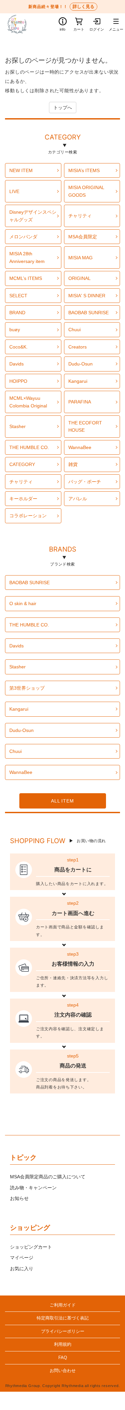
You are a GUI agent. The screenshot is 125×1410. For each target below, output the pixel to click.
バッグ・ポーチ (84, 481)
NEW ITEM (21, 170)
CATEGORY (63, 138)
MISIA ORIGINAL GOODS (86, 191)
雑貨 (73, 464)
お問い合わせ (63, 1370)
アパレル (77, 498)
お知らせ (19, 1198)
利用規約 (62, 1344)
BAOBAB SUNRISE (88, 312)
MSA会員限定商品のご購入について (47, 1176)
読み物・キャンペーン (33, 1187)
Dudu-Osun (80, 363)
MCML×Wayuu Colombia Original (28, 401)
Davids (16, 363)
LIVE (14, 191)
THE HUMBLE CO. (29, 447)
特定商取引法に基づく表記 (63, 1318)
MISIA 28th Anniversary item (27, 257)
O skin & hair (22, 603)
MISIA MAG (80, 257)
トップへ (62, 107)
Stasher (17, 426)
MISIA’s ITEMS (84, 170)
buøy (14, 329)
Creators (77, 347)
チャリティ (80, 215)
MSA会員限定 (82, 236)
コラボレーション (28, 515)
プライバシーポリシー (62, 1331)
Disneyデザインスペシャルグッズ (32, 215)
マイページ (21, 1257)
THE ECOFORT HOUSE (85, 426)
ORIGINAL (79, 278)
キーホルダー (23, 498)
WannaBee (79, 447)
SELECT (18, 295)
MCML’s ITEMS (25, 278)
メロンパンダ (23, 236)
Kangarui (77, 381)
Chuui (74, 329)
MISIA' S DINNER (86, 295)
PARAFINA (79, 401)
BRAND (17, 312)
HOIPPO (18, 381)
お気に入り (21, 1268)
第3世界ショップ (27, 688)
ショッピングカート (31, 1247)
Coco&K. (18, 347)
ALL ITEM (62, 801)
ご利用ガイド (63, 1305)
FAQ (62, 1357)
